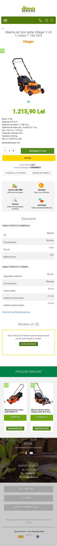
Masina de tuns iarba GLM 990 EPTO (14, 411)
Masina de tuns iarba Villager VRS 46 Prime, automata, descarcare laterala (41, 411)
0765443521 (30, 473)
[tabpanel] (28, 77)
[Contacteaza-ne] (42, 20)
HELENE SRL (27, 489)
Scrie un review (28, 344)
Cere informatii (42, 173)
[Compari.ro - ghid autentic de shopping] (37, 536)
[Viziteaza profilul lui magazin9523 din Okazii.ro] (20, 537)
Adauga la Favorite (16, 173)
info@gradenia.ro (30, 477)
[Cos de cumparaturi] (47, 20)
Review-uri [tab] (28, 324)
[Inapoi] (2, 28)
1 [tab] (28, 102)
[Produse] (5, 20)
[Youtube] (31, 453)
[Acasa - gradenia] (28, 9)
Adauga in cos (37, 150)
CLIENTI (27, 498)
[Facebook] (26, 453)
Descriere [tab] (28, 219)
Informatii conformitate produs (16, 312)
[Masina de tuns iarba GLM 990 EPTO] (15, 394)
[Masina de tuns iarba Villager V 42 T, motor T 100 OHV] (28, 77)
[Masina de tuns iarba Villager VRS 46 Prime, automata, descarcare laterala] (41, 394)
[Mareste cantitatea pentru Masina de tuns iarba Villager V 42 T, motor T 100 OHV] (13, 151)
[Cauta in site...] (53, 20)
